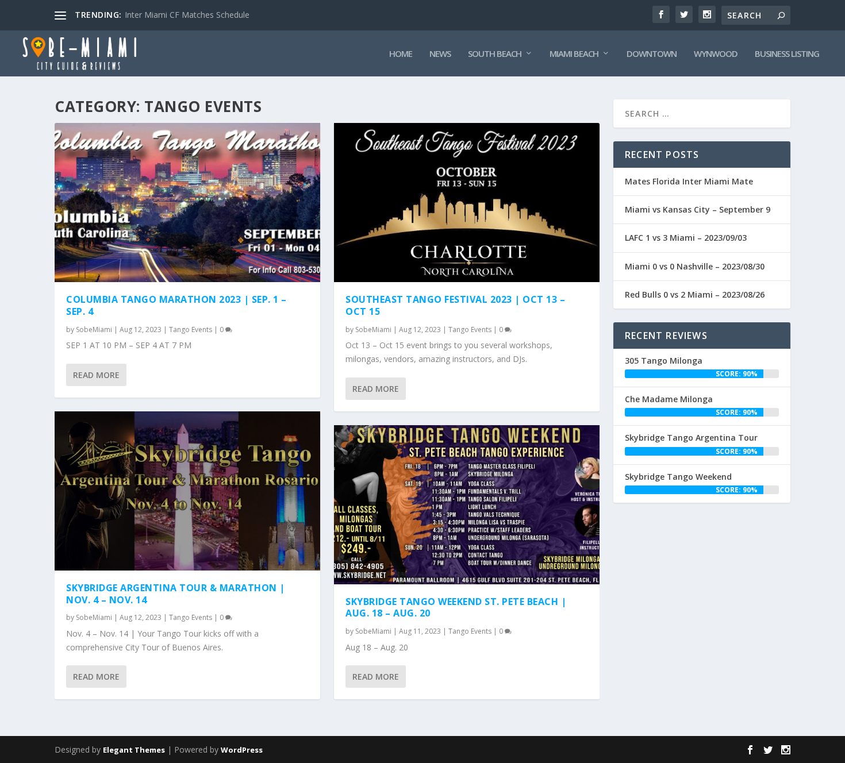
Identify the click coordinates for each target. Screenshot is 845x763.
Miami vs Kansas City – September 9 (697, 209)
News (440, 54)
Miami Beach (574, 54)
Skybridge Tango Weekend (678, 476)
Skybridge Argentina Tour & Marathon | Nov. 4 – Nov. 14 (175, 593)
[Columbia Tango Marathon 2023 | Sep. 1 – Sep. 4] (187, 202)
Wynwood (716, 54)
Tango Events (190, 329)
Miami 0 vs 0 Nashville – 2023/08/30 (695, 266)
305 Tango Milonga (663, 360)
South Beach (494, 54)
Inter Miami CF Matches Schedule (187, 14)
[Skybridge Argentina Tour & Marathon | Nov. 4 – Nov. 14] (187, 491)
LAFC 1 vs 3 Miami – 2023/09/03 (686, 237)
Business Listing (787, 54)
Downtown (652, 54)
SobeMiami (94, 329)
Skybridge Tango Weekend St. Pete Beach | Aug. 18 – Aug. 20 (455, 607)
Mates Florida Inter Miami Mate (689, 181)
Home (400, 54)
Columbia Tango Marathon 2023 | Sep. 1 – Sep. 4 (177, 305)
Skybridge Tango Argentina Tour (691, 437)
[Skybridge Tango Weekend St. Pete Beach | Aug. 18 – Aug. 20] (467, 504)
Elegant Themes (134, 750)
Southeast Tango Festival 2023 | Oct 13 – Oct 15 (455, 305)
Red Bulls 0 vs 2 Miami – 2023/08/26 (695, 294)
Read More (96, 374)
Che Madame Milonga (669, 399)
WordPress (242, 750)
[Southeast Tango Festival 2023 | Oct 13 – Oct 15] (467, 202)
